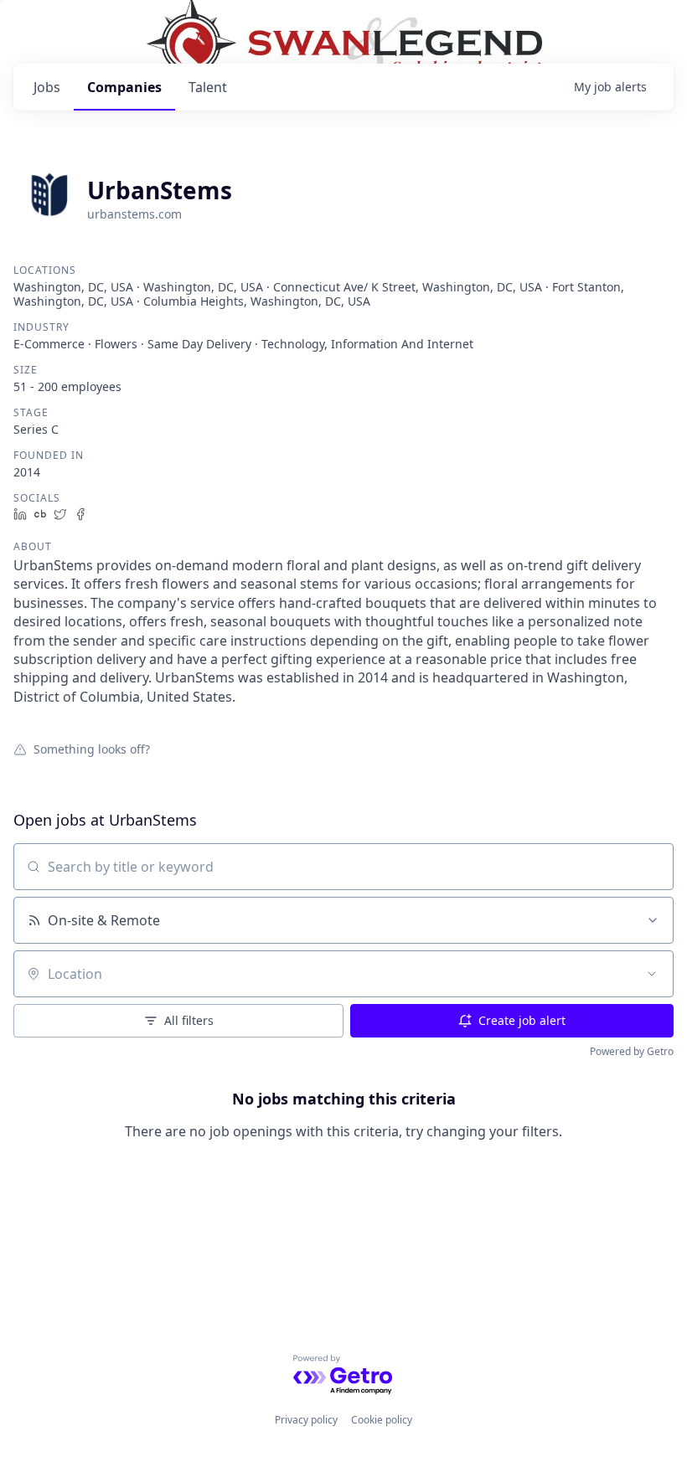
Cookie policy (381, 1420)
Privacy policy (306, 1420)
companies (124, 87)
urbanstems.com (134, 214)
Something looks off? (92, 748)
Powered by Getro (632, 1051)
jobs (47, 87)
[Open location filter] (651, 973)
